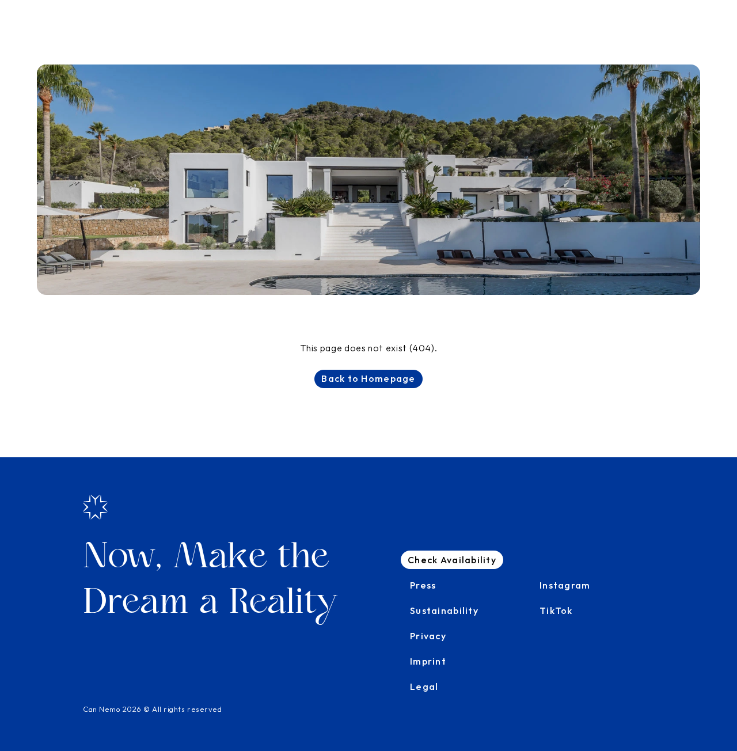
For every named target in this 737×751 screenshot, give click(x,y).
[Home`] (95, 507)
